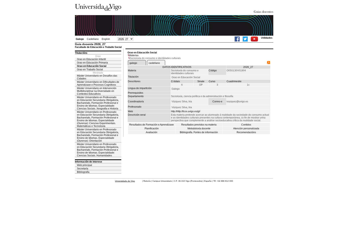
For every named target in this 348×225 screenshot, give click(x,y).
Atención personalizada (246, 128)
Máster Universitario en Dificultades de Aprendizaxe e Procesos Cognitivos (98, 83)
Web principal (84, 165)
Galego (80, 39)
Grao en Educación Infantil (91, 59)
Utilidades (266, 37)
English (106, 39)
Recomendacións (246, 132)
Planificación (152, 128)
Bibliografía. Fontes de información (199, 132)
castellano (154, 63)
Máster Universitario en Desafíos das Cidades (97, 77)
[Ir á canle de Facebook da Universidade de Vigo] (237, 38)
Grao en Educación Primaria (92, 62)
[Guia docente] (268, 63)
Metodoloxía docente (198, 128)
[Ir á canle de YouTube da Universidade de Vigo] (254, 38)
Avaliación (151, 132)
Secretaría (82, 168)
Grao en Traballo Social (90, 69)
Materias (134, 55)
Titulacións (81, 53)
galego (133, 63)
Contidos (246, 124)
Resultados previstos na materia (198, 124)
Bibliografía (83, 172)
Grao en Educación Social (91, 66)
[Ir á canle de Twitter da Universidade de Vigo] (245, 38)
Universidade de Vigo (125, 181)
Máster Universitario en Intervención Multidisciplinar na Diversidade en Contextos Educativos (96, 91)
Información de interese (88, 161)
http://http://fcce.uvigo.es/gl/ (185, 111)
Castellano (93, 39)
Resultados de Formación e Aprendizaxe (151, 124)
